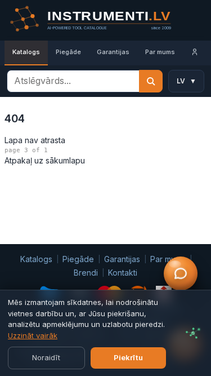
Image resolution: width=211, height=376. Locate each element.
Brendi (86, 272)
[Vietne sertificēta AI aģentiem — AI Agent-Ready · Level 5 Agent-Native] (193, 333)
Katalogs (26, 52)
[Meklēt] (151, 81)
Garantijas (113, 52)
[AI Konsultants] (180, 273)
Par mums (160, 52)
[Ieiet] (194, 53)
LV (186, 81)
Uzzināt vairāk (32, 335)
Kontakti (122, 272)
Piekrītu (128, 357)
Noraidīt (46, 357)
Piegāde (68, 52)
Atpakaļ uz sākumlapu (45, 160)
